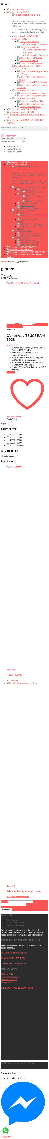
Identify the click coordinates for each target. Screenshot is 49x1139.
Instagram (22, 952)
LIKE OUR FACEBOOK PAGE (17, 987)
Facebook (6, 952)
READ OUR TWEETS (13, 958)
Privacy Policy (7, 974)
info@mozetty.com (15, 925)
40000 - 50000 (16, 440)
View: (4, 275)
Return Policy (7, 982)
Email (4, 902)
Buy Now (11, 372)
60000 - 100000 (17, 445)
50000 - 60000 (16, 443)
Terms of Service (9, 979)
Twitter (14, 952)
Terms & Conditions (10, 976)
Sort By (4, 278)
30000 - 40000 (16, 437)
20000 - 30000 (16, 435)
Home (4, 261)
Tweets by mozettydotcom (14, 963)
